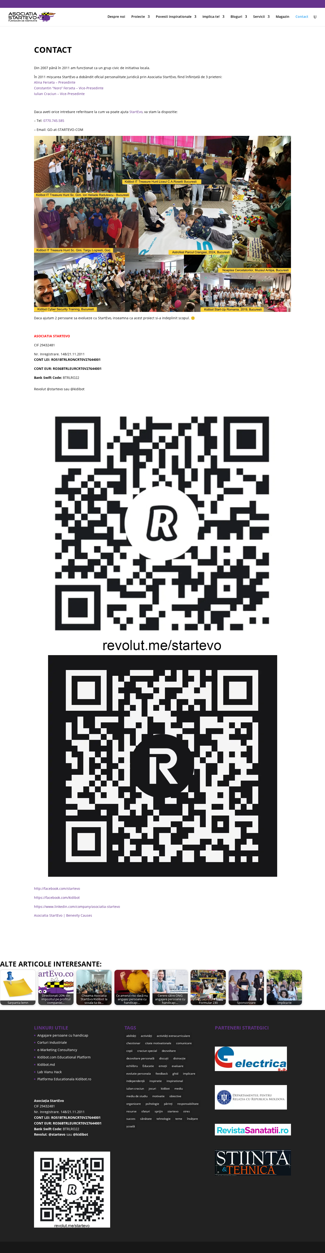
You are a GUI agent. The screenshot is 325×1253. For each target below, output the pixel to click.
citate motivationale (158, 1043)
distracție (179, 1058)
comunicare (184, 1043)
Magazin (282, 17)
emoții (163, 1066)
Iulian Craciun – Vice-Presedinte (59, 93)
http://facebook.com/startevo (57, 888)
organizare (133, 1104)
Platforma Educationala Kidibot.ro (64, 1079)
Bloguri (236, 17)
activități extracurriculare (173, 1036)
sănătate (146, 1119)
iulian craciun (135, 1088)
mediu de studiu (137, 1096)
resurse (131, 1111)
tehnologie (164, 1119)
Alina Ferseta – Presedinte (54, 82)
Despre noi (116, 17)
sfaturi (145, 1111)
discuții (163, 1058)
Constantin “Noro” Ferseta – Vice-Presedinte (68, 88)
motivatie (158, 1096)
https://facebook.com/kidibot (57, 897)
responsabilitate (188, 1104)
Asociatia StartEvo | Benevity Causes (63, 915)
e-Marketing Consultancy (57, 1050)
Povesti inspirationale (174, 17)
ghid (175, 1074)
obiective (175, 1096)
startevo (172, 1111)
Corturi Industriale (52, 1042)
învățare (192, 1119)
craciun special (147, 1051)
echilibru (132, 1066)
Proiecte (138, 17)
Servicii (259, 17)
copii (129, 1051)
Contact (301, 17)
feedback (162, 1074)
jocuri (152, 1088)
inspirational (175, 1081)
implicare (189, 1074)
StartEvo (136, 112)
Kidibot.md (46, 1064)
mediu (178, 1088)
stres (186, 1111)
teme (178, 1119)
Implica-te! (211, 17)
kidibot (165, 1088)
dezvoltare (169, 1051)
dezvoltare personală (140, 1058)
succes (130, 1119)
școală (130, 1126)
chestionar (133, 1043)
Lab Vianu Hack (49, 1072)
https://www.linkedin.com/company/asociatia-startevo (77, 906)
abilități (131, 1036)
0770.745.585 (53, 120)
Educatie (148, 1066)
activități (146, 1036)
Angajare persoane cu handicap (62, 1035)
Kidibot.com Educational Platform (64, 1057)
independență (135, 1081)
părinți (168, 1104)
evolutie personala (138, 1074)
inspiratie (155, 1081)
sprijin (159, 1111)
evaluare (177, 1066)
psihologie (152, 1104)
